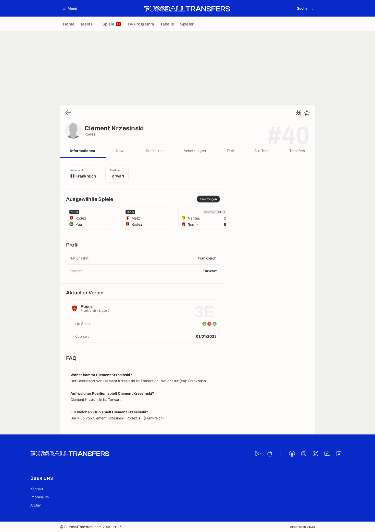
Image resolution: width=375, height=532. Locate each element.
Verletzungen (195, 150)
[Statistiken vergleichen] (299, 113)
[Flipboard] (339, 453)
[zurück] (68, 112)
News (120, 150)
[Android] (258, 453)
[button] (70, 8)
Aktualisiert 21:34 (302, 527)
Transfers (297, 150)
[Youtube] (327, 453)
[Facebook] (292, 453)
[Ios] (269, 453)
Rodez (90, 134)
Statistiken (155, 150)
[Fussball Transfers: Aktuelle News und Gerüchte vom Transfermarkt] (187, 8)
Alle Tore (261, 150)
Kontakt (36, 489)
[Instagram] (303, 453)
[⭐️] (307, 113)
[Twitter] (315, 453)
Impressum (39, 497)
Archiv (35, 505)
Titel (230, 150)
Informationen (82, 150)
